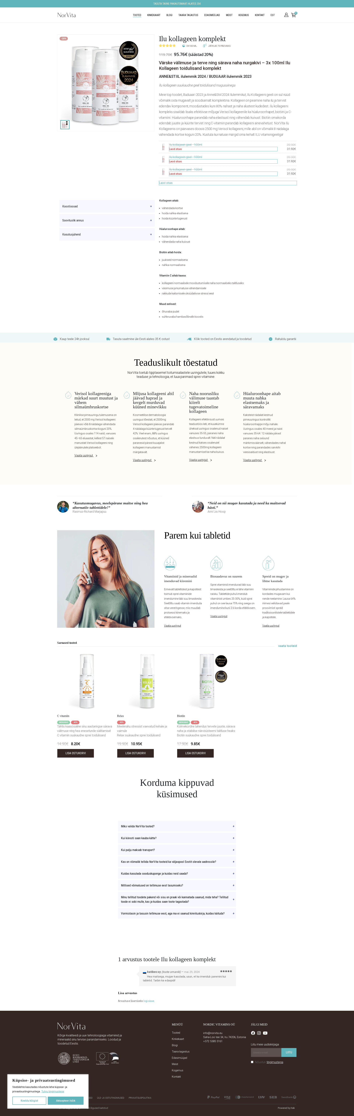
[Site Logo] (66, 15)
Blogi (169, 15)
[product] (87, 681)
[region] (47, 1091)
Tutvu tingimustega (52, 1091)
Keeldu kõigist (29, 1100)
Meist (229, 15)
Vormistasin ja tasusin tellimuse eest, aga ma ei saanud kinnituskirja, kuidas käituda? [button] (173, 913)
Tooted (137, 15)
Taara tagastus (188, 15)
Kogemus (244, 15)
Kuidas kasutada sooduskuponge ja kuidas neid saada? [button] (154, 873)
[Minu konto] (286, 15)
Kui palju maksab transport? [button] (138, 850)
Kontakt (260, 15)
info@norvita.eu (212, 1033)
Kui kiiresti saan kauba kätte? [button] (139, 838)
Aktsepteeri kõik (65, 1100)
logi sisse (148, 1000)
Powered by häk (286, 1108)
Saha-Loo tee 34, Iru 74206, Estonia (224, 1037)
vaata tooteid (287, 646)
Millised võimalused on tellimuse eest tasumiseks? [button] (152, 885)
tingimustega (275, 1062)
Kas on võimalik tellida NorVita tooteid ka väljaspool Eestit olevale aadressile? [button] (168, 862)
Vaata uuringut (84, 455)
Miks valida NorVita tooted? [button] (138, 826)
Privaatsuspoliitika (140, 1098)
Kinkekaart (153, 15)
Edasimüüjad (212, 15)
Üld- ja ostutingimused (110, 1098)
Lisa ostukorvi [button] (75, 753)
